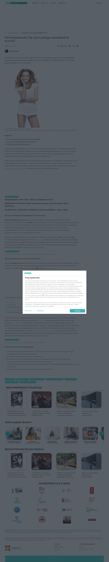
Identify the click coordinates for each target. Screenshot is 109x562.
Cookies (34, 306)
